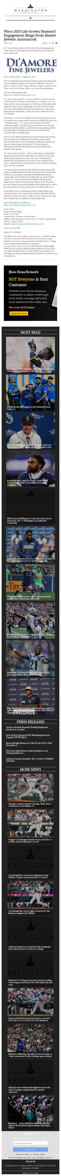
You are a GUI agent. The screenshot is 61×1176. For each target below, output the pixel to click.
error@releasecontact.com (15, 246)
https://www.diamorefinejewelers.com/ (28, 224)
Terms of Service (23, 1154)
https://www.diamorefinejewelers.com (20, 95)
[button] (53, 43)
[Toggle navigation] (30, 18)
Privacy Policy (39, 1154)
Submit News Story (19, 313)
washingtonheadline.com (25, 1157)
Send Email (14, 214)
